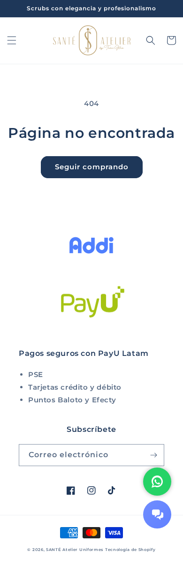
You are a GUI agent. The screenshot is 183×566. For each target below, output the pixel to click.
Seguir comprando (92, 166)
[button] (11, 40)
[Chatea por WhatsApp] (157, 482)
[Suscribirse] (153, 455)
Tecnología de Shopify (130, 549)
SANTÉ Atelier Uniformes (74, 549)
